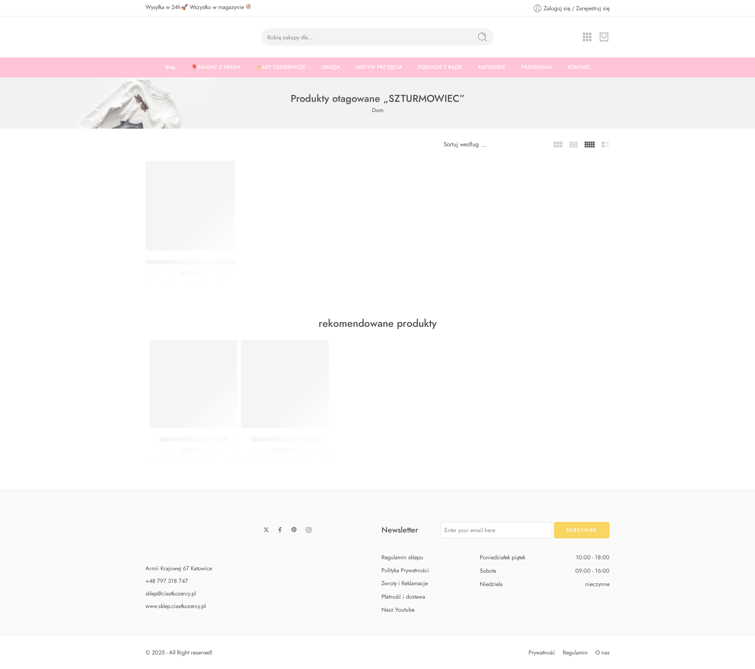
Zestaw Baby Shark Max (285, 439)
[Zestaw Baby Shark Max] (285, 384)
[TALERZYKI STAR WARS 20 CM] (190, 206)
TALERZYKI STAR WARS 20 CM (191, 262)
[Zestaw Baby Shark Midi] (193, 384)
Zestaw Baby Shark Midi (193, 439)
